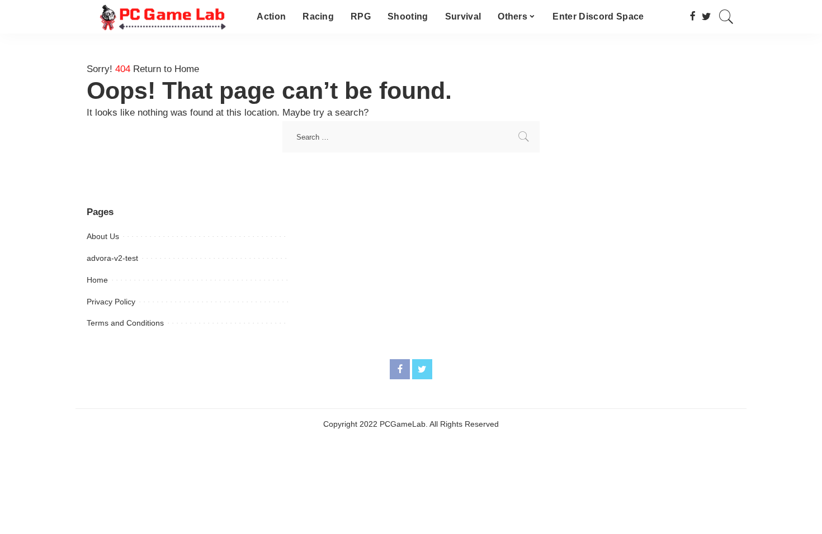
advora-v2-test (112, 258)
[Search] (726, 17)
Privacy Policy (111, 301)
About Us (103, 236)
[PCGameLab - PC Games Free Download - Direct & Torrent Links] (163, 17)
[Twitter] (707, 17)
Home (97, 279)
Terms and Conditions (125, 322)
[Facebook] (693, 17)
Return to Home (166, 69)
